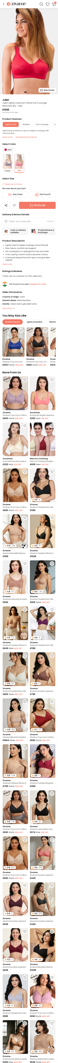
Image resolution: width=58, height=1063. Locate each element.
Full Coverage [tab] (42, 124)
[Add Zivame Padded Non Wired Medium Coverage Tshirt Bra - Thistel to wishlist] (24, 977)
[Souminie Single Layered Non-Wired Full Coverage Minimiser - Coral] (42, 393)
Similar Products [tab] (12, 322)
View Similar (49, 90)
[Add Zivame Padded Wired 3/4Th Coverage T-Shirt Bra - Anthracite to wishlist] (52, 517)
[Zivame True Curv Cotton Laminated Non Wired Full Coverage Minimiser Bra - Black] (37, 341)
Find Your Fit (45, 194)
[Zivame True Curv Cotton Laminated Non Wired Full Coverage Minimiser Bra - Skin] (15, 485)
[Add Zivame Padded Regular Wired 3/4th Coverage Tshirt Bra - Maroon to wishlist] (52, 747)
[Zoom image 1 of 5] (29, 51)
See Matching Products (26, 137)
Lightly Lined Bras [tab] (34, 322)
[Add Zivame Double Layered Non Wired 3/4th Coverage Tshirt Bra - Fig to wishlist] (24, 885)
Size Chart (17, 194)
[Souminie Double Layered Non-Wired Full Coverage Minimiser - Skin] (15, 439)
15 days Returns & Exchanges (46, 231)
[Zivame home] (16, 4)
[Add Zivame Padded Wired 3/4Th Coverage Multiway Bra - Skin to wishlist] (24, 609)
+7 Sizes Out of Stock (12, 184)
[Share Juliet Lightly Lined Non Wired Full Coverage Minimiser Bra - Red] (6, 205)
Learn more (7, 137)
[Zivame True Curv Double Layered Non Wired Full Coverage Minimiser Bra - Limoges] (13, 341)
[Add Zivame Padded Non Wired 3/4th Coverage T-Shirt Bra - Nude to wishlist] (52, 563)
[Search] (41, 4)
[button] (3, 4)
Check (50, 221)
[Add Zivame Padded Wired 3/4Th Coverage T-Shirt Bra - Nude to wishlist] (24, 747)
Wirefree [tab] (26, 124)
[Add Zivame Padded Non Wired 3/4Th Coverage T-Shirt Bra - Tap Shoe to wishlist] (52, 471)
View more (7, 264)
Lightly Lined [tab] (10, 124)
